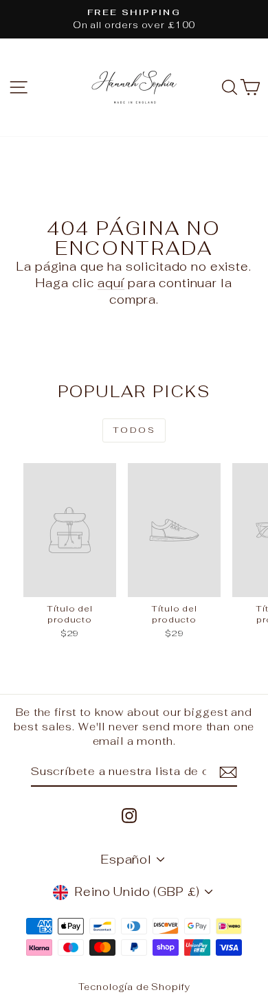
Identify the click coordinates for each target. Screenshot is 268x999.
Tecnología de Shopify (134, 987)
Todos (134, 430)
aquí (111, 283)
